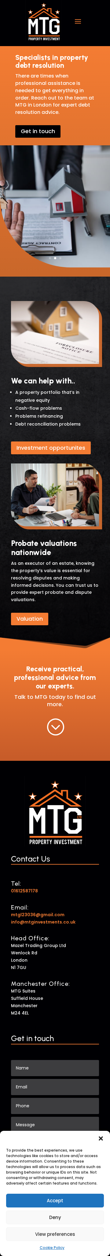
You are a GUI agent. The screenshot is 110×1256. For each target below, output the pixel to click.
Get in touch (38, 131)
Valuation (29, 619)
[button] (101, 1138)
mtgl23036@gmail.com (37, 915)
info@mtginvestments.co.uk (43, 922)
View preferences (55, 1234)
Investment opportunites (50, 448)
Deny (55, 1217)
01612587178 (24, 891)
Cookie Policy (52, 1247)
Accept (55, 1200)
